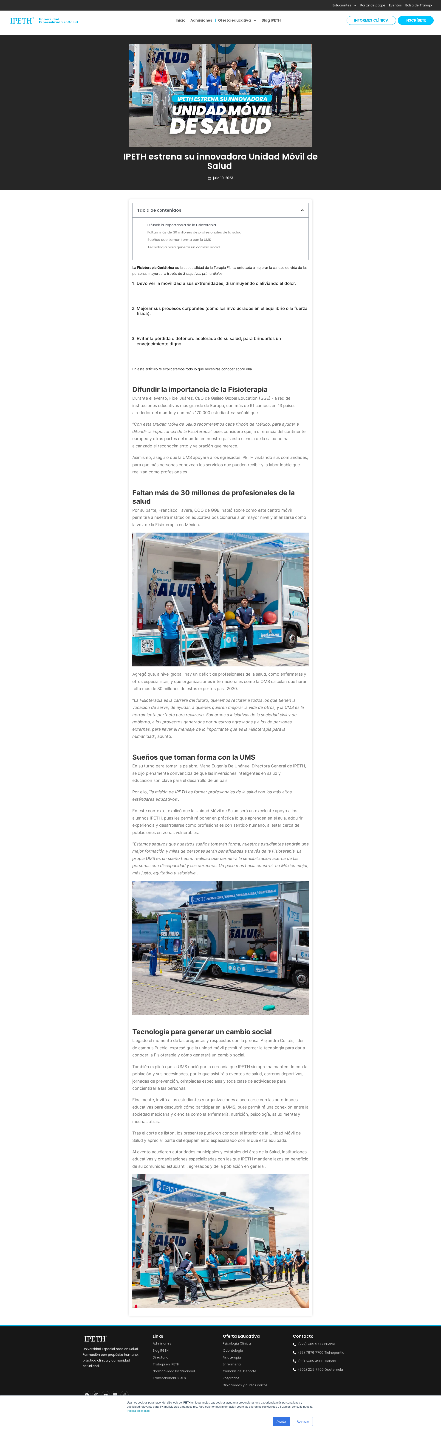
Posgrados (231, 1378)
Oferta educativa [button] (234, 20)
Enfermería (232, 1364)
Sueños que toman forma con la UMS (179, 239)
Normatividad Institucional (174, 1371)
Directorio (160, 1357)
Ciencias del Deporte (239, 1371)
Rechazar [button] (303, 1421)
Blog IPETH (271, 20)
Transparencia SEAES (169, 1378)
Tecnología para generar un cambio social (183, 247)
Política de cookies (138, 1410)
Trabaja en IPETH (166, 1364)
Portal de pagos (372, 5)
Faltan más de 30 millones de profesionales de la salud (194, 232)
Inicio (181, 20)
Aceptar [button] (281, 1421)
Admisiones (201, 20)
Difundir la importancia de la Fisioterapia (181, 224)
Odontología (233, 1350)
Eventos (395, 5)
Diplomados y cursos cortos (245, 1385)
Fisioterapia (232, 1357)
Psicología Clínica (237, 1343)
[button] (302, 210)
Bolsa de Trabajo (418, 5)
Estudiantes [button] (342, 5)
